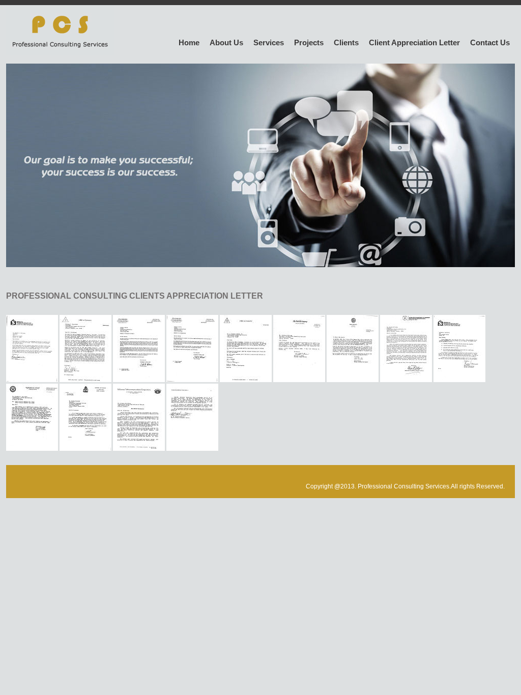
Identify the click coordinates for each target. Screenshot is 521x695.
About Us (226, 42)
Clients (346, 42)
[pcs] (60, 53)
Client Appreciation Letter (414, 42)
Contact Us (490, 42)
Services (268, 42)
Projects (309, 42)
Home (189, 42)
